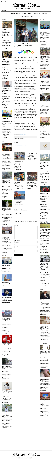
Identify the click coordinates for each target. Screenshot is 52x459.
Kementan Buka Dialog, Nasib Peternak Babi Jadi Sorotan (45, 57)
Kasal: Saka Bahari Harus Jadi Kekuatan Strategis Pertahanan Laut (7, 300)
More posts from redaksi (20, 145)
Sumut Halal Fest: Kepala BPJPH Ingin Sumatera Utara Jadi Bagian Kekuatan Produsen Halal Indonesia (45, 32)
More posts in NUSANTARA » (33, 149)
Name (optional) (17, 240)
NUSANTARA (44, 13)
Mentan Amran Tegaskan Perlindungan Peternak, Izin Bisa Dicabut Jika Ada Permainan (45, 103)
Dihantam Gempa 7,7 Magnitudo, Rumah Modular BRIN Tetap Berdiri (6, 182)
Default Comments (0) (18, 217)
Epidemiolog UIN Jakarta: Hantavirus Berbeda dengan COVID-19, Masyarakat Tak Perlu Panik (45, 327)
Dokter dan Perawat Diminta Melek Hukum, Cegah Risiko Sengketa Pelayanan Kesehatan (44, 301)
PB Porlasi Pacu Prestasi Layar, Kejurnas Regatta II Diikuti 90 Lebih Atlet (45, 165)
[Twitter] (22, 52)
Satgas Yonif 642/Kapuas (19, 138)
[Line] (30, 52)
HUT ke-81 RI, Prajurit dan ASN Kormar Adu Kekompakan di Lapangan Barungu (7, 320)
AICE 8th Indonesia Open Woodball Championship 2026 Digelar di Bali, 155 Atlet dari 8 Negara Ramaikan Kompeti (45, 233)
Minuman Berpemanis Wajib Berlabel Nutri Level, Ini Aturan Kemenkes (44, 402)
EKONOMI (18, 13)
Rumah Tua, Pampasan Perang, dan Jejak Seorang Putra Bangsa (7, 367)
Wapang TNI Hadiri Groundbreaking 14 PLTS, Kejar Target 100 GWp (7, 121)
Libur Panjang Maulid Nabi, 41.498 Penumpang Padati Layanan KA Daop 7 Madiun (32, 185)
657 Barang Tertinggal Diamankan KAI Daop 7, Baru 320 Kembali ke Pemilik (19, 185)
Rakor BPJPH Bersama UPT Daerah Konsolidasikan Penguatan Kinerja (44, 127)
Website (15, 249)
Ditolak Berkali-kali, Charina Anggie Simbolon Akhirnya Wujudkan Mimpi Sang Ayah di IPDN (7, 414)
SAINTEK (24, 13)
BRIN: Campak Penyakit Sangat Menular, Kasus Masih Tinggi (45, 379)
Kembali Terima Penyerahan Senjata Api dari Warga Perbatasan (25, 136)
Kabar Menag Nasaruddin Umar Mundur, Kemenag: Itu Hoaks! (7, 91)
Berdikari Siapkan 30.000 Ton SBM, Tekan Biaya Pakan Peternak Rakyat (45, 80)
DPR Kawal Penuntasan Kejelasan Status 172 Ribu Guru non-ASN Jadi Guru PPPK (7, 33)
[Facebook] (19, 52)
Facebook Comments (28, 217)
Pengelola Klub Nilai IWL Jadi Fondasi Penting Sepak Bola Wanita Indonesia (45, 266)
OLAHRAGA (26, 16)
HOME (7, 13)
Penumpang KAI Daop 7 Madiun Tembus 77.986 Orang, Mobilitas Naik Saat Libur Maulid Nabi (18, 165)
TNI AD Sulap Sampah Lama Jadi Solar (6, 283)
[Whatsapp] (25, 52)
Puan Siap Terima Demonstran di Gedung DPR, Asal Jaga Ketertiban (6, 268)
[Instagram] (27, 52)
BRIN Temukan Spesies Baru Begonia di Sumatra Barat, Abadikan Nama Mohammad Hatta (6, 210)
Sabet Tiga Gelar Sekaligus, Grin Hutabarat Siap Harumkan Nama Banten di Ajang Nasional (7, 392)
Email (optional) (17, 244)
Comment (16, 225)
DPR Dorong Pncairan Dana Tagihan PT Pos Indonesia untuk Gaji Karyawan (6, 63)
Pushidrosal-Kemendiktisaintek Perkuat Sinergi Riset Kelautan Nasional (6, 236)
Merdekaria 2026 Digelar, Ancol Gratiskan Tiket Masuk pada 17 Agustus (6, 344)
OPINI (32, 16)
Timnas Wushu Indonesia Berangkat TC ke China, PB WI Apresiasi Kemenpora (44, 197)
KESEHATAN (30, 13)
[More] (32, 52)
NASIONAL (12, 13)
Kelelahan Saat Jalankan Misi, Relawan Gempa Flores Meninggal (19, 203)
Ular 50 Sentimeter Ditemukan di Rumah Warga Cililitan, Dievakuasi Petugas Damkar (32, 156)
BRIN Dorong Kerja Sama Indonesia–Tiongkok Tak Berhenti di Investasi (6, 153)
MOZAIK (21, 16)
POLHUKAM (37, 13)
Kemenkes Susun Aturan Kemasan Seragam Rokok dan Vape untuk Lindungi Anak (45, 353)
